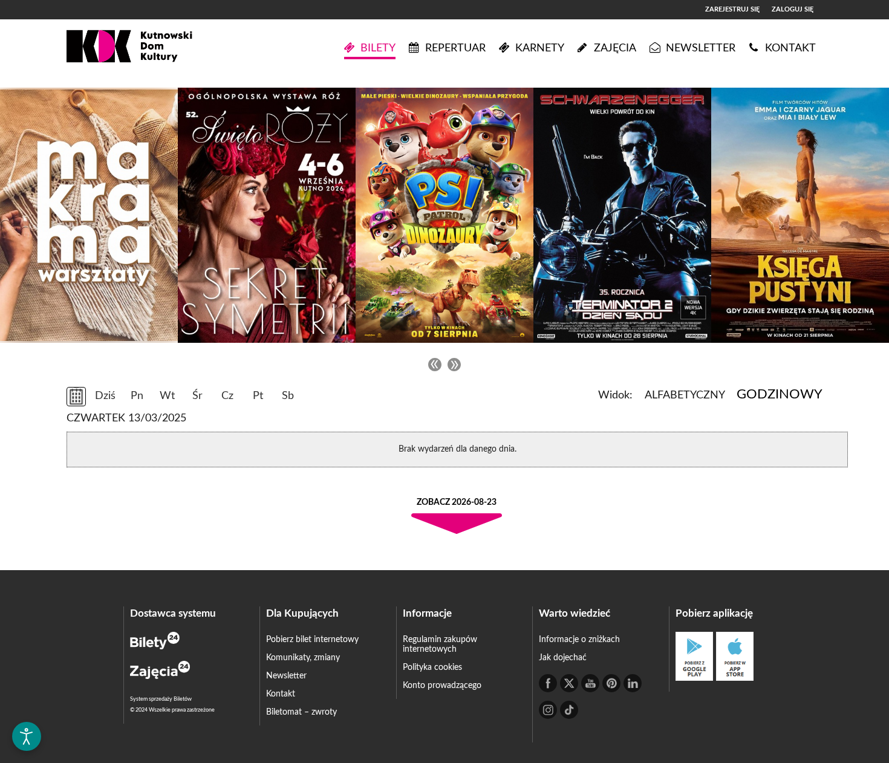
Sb (288, 396)
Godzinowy (779, 394)
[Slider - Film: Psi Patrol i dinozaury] (444, 215)
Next (454, 364)
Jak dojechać (563, 658)
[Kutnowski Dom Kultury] (129, 48)
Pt (258, 396)
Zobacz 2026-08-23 (457, 502)
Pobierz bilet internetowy (312, 639)
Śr (197, 396)
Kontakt (280, 694)
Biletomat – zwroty (301, 712)
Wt (167, 396)
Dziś (105, 396)
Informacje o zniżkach (579, 639)
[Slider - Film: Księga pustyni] (800, 215)
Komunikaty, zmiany (303, 658)
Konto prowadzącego (442, 685)
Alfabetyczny (685, 395)
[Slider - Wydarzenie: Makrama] (89, 215)
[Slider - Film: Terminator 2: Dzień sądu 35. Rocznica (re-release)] (622, 215)
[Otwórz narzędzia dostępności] (26, 736)
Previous (434, 364)
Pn (137, 396)
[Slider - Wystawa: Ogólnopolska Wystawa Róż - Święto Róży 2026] (267, 215)
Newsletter (286, 676)
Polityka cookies (432, 667)
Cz (227, 396)
